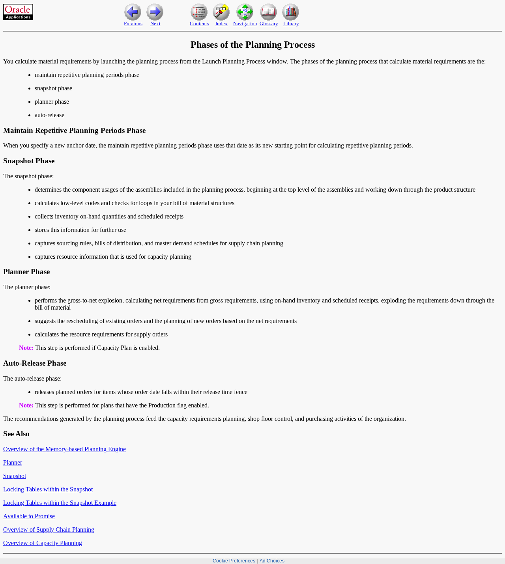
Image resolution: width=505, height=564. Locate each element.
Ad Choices (272, 561)
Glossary (269, 23)
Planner (12, 462)
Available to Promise (29, 516)
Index (221, 23)
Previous (133, 23)
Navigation (245, 23)
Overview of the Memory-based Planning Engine (64, 449)
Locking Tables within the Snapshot (48, 489)
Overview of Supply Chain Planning (48, 529)
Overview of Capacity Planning (42, 543)
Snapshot (14, 475)
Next (155, 23)
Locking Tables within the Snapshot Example (59, 502)
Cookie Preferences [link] (234, 561)
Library (291, 23)
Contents (199, 23)
